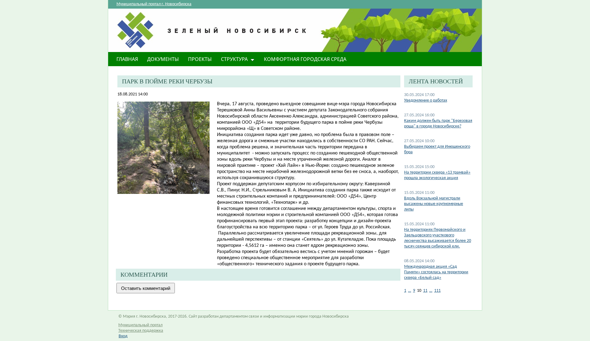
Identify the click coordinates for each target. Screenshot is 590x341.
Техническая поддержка (140, 330)
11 (425, 290)
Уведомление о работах (425, 100)
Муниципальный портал (140, 325)
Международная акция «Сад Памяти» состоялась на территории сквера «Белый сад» (436, 272)
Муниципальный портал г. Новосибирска (153, 4)
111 (437, 290)
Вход (123, 336)
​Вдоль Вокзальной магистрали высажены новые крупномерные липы (433, 204)
